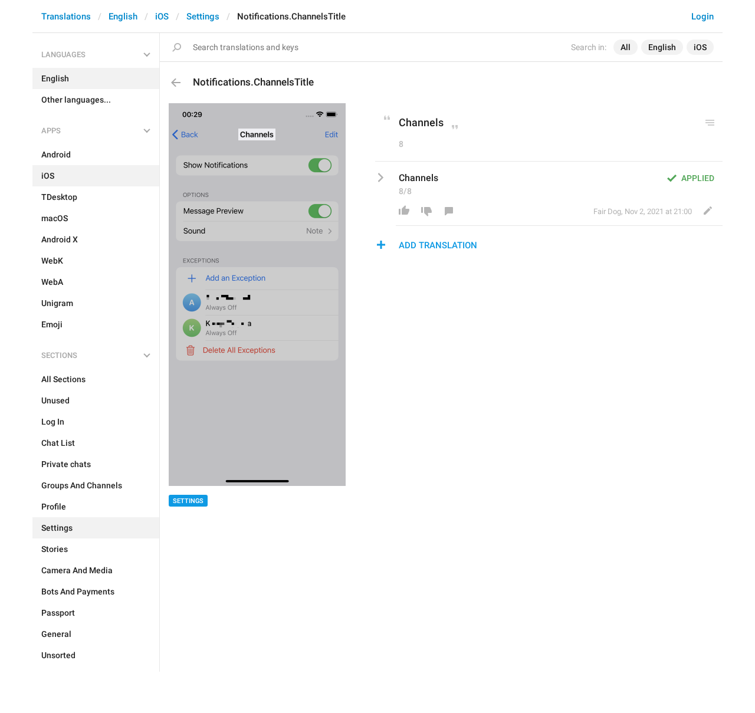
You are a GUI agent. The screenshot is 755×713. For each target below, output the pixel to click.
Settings (202, 16)
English (123, 16)
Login (702, 16)
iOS (162, 16)
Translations (66, 16)
